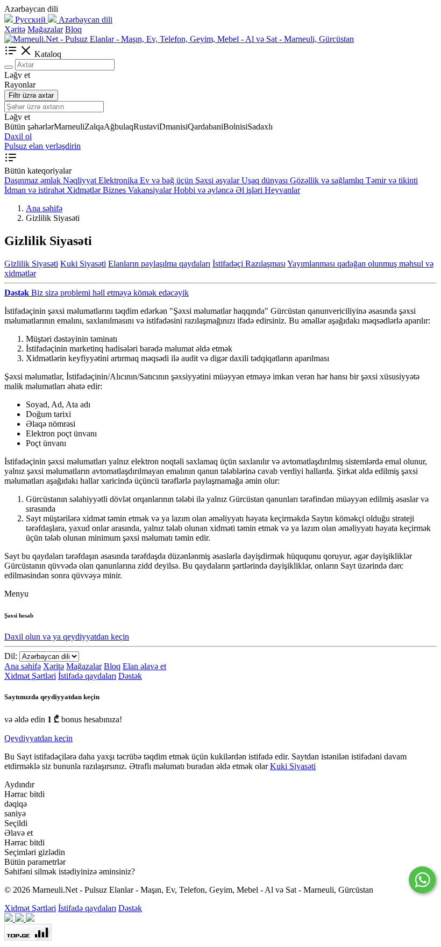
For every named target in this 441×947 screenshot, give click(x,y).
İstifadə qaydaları (87, 675)
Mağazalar (45, 29)
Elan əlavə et (144, 666)
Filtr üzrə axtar (31, 95)
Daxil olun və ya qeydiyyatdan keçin (66, 636)
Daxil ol (18, 136)
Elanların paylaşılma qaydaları (159, 263)
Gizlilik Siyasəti (31, 263)
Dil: (10, 656)
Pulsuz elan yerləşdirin (42, 145)
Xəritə (14, 29)
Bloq (73, 29)
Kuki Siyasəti (83, 263)
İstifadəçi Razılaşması (249, 263)
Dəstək (130, 675)
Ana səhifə (22, 666)
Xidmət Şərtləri (30, 675)
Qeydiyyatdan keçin (38, 738)
